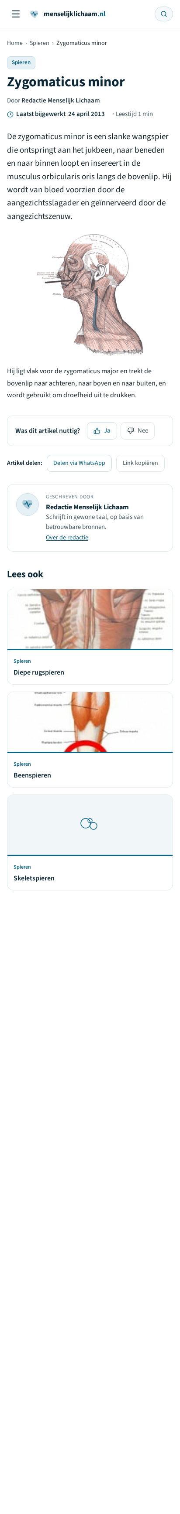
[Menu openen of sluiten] (15, 14)
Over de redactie (67, 537)
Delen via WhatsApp (79, 463)
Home (15, 43)
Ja (107, 430)
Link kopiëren (140, 463)
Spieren (39, 43)
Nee (143, 430)
